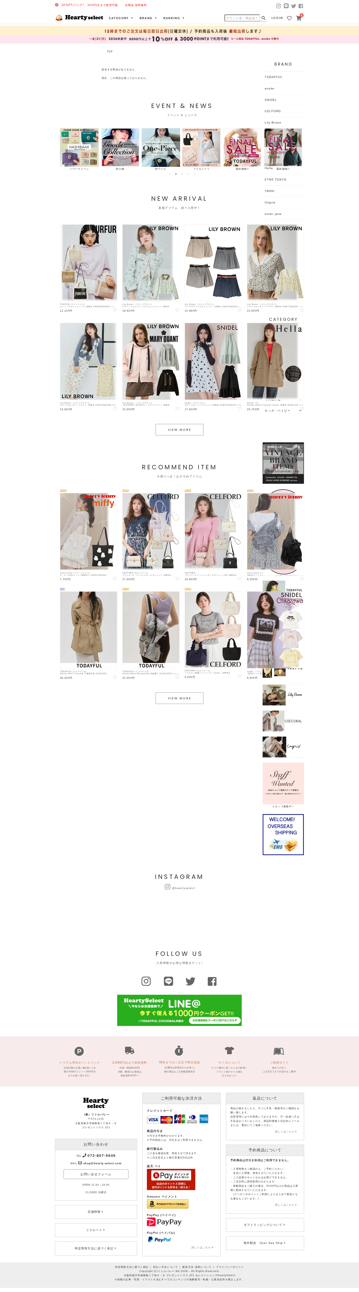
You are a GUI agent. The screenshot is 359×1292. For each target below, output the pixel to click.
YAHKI (270, 191)
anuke (269, 88)
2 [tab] (176, 174)
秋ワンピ (160, 168)
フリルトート (201, 168)
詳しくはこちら (201, 1247)
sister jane (273, 214)
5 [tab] (195, 174)
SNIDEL (271, 100)
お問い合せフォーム (96, 1174)
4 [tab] (188, 174)
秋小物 (120, 168)
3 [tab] (182, 174)
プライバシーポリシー (230, 1267)
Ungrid (270, 202)
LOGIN (277, 18)
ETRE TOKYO (275, 179)
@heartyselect (183, 888)
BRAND (146, 18)
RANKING (171, 18)
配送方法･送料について (197, 1267)
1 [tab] (170, 174)
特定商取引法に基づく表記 (131, 1267)
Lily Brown (273, 122)
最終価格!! (242, 168)
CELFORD (273, 111)
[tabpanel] (79, 149)
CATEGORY (119, 18)
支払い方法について (165, 1267)
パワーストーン (79, 168)
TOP (110, 51)
